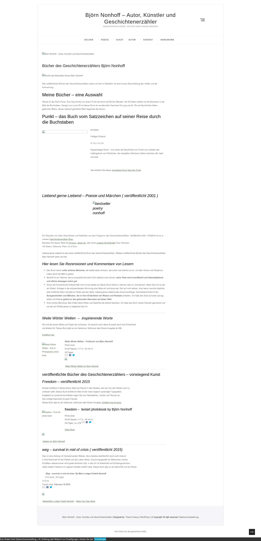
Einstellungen (100, 539)
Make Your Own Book (85, 501)
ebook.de (81, 242)
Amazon (72, 242)
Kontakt (148, 40)
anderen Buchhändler (105, 242)
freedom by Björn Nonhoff (54, 441)
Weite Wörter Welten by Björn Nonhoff (81, 366)
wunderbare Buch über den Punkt (126, 170)
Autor (132, 40)
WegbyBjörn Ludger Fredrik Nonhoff (58, 501)
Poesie (105, 40)
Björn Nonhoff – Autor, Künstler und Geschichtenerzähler (130, 18)
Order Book (70, 429)
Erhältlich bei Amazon (111, 402)
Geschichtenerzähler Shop (61, 239)
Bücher (88, 40)
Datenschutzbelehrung (189, 517)
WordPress (145, 517)
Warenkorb (167, 40)
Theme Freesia (132, 517)
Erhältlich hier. (48, 334)
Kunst (119, 40)
